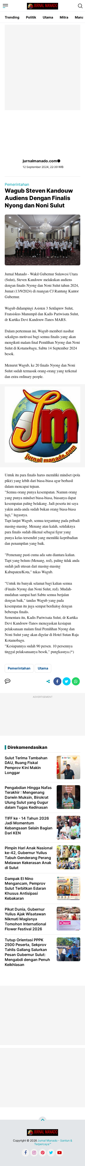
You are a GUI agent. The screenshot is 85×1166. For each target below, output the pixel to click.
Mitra (64, 17)
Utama (48, 17)
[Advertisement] (42, 67)
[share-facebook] (57, 681)
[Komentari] (7, 681)
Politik (31, 17)
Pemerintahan (17, 184)
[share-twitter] (67, 681)
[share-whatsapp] (76, 681)
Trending (12, 17)
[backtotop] (42, 1120)
